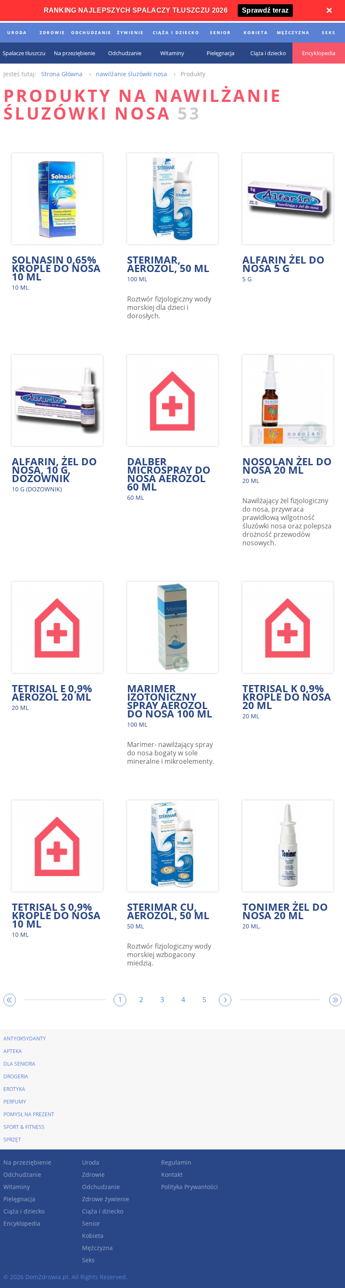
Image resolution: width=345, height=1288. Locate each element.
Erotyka (14, 1089)
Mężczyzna (97, 1248)
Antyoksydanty (24, 1038)
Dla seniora (19, 1063)
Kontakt (172, 1175)
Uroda (90, 1162)
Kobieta (93, 1236)
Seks (88, 1260)
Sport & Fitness (24, 1127)
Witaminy (16, 1187)
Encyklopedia (21, 1223)
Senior (91, 1223)
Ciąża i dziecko (24, 1211)
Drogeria (15, 1076)
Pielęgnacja (19, 1199)
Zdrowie (93, 1175)
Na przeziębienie (27, 1162)
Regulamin (176, 1162)
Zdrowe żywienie (105, 1199)
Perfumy (14, 1101)
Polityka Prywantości (189, 1187)
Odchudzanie (22, 1175)
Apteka (12, 1051)
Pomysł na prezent (28, 1114)
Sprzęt (12, 1139)
